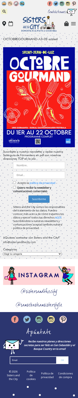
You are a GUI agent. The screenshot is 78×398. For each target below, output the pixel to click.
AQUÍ (58, 217)
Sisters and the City (13, 377)
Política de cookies (31, 375)
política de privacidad (42, 183)
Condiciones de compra (65, 375)
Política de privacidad (47, 375)
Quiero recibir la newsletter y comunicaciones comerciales (32, 189)
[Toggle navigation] (73, 23)
